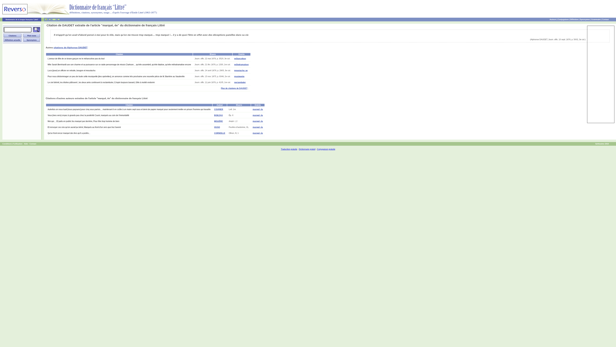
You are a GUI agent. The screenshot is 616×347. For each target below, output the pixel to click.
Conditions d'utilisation (12, 144)
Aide (26, 144)
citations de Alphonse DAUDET (71, 47)
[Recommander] (58, 19)
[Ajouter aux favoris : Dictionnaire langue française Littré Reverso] (50, 19)
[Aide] (46, 19)
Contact (605, 19)
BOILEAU (218, 115)
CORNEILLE (219, 133)
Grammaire (596, 19)
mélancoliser (240, 59)
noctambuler (240, 82)
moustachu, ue (241, 70)
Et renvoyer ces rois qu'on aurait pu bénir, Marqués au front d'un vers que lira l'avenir (84, 127)
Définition (574, 19)
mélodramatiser (241, 64)
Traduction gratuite (289, 149)
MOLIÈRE (218, 121)
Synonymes (585, 19)
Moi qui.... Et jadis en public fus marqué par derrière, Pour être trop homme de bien (83, 121)
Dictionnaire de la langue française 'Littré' (22, 19)
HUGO (217, 127)
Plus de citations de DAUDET (234, 88)
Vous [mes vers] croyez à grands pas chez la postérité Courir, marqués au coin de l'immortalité (88, 115)
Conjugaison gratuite (326, 149)
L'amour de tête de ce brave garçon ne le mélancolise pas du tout (76, 59)
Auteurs (553, 19)
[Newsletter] (54, 19)
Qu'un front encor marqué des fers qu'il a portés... (69, 133)
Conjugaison (563, 19)
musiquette (239, 76)
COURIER (218, 109)
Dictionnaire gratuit (307, 149)
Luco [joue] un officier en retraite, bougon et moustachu (71, 70)
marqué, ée (258, 109)
